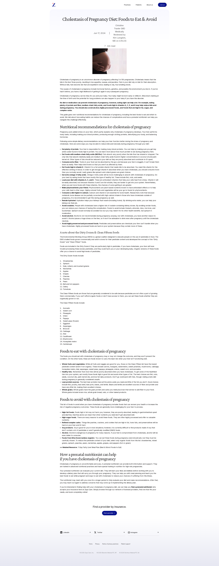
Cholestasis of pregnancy (70, 80)
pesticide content (119, 239)
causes (66, 89)
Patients (138, 5)
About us (150, 5)
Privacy (97, 544)
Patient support (125, 544)
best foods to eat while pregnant (72, 476)
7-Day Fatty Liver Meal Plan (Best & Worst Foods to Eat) (99, 447)
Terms (90, 544)
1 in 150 (121, 80)
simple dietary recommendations (85, 141)
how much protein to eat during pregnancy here (134, 152)
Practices (127, 5)
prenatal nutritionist (111, 464)
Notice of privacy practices (110, 544)
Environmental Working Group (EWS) (77, 237)
